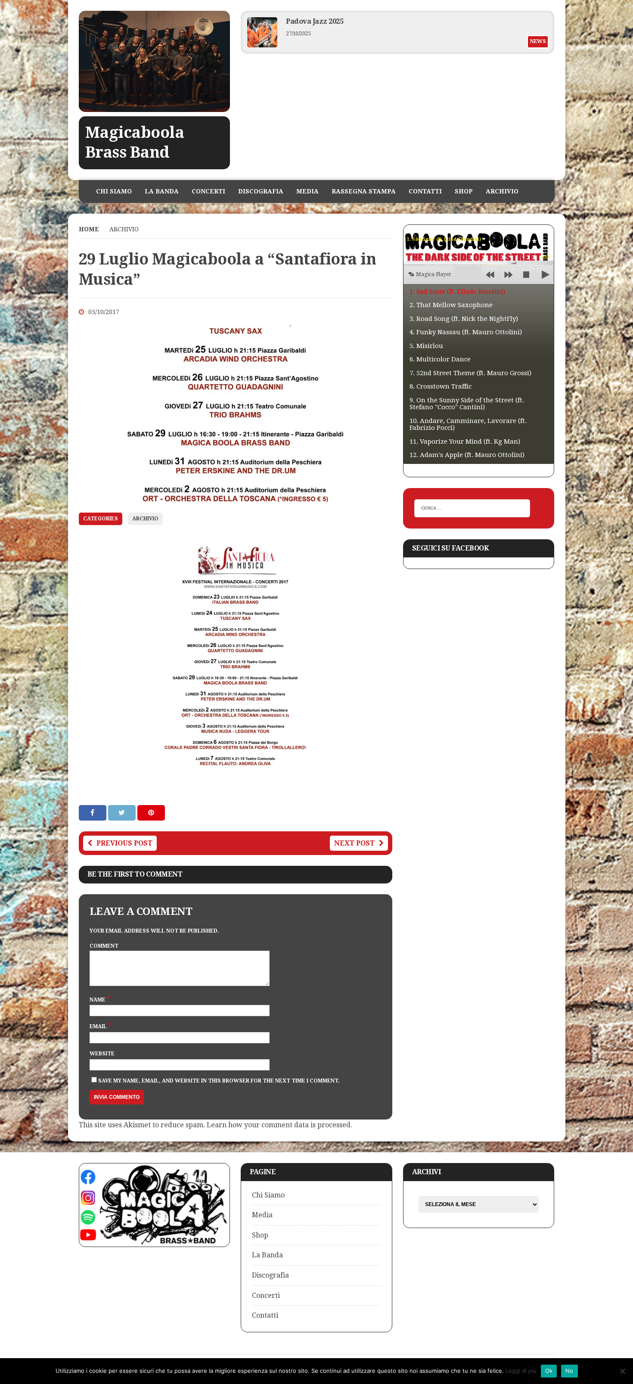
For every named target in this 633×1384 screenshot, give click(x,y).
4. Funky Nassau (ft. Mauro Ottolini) (466, 332)
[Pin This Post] (151, 813)
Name (98, 1000)
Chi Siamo (114, 191)
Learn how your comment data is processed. (279, 1125)
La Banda (162, 191)
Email (99, 1026)
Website (102, 1054)
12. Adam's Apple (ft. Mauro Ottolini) (467, 455)
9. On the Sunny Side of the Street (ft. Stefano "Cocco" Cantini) (467, 403)
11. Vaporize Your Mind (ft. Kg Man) (465, 441)
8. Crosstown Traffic (441, 386)
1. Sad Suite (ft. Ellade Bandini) (457, 291)
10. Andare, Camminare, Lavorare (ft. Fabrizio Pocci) (468, 424)
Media (307, 191)
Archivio (502, 191)
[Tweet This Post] (122, 813)
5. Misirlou (426, 346)
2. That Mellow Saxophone (451, 305)
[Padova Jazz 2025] (262, 45)
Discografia (260, 191)
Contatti (425, 191)
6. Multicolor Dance (440, 359)
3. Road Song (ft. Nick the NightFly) (464, 319)
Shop (464, 191)
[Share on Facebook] (93, 813)
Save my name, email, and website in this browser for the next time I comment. (219, 1081)
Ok (549, 1370)
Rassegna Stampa (364, 191)
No (569, 1370)
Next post (354, 843)
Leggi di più (521, 1370)
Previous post (124, 843)
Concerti (208, 191)
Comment (104, 946)
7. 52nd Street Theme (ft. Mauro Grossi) (470, 373)
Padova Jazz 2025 (314, 21)
